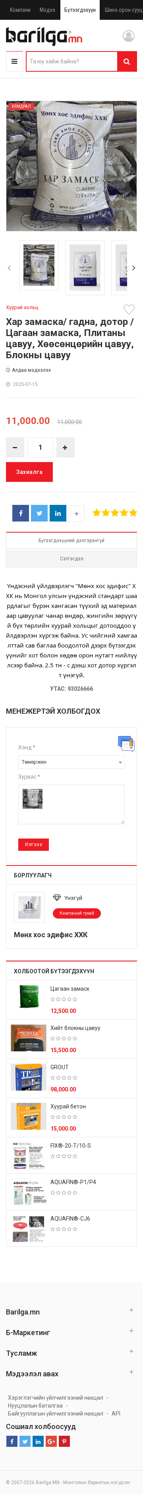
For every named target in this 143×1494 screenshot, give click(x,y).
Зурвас (29, 777)
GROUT (59, 1067)
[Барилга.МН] (44, 36)
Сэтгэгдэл (71, 559)
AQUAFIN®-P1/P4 (73, 1182)
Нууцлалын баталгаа (35, 1405)
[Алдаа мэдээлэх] (126, 743)
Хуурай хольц (22, 307)
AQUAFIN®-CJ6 (70, 1218)
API (116, 1413)
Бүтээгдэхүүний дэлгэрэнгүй (71, 540)
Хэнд (26, 747)
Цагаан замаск (69, 989)
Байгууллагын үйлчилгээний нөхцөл (55, 1413)
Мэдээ (47, 10)
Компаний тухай (77, 913)
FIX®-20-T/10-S (70, 1145)
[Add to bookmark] (130, 309)
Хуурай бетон (68, 1106)
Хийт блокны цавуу (75, 1028)
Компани (20, 10)
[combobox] (71, 762)
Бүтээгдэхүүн (80, 10)
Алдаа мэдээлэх (31, 370)
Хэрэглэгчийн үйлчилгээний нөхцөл (55, 1398)
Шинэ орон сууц (124, 10)
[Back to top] (122, 1448)
